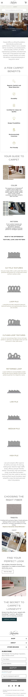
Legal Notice (23, 693)
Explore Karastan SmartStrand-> (14, 526)
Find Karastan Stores (11, 695)
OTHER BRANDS (13, 647)
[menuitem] (9, 686)
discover (8, 6)
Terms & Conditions (7, 693)
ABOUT (13, 643)
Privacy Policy (16, 693)
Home (3, 6)
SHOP (13, 638)
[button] (14, 639)
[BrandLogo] (14, 2)
